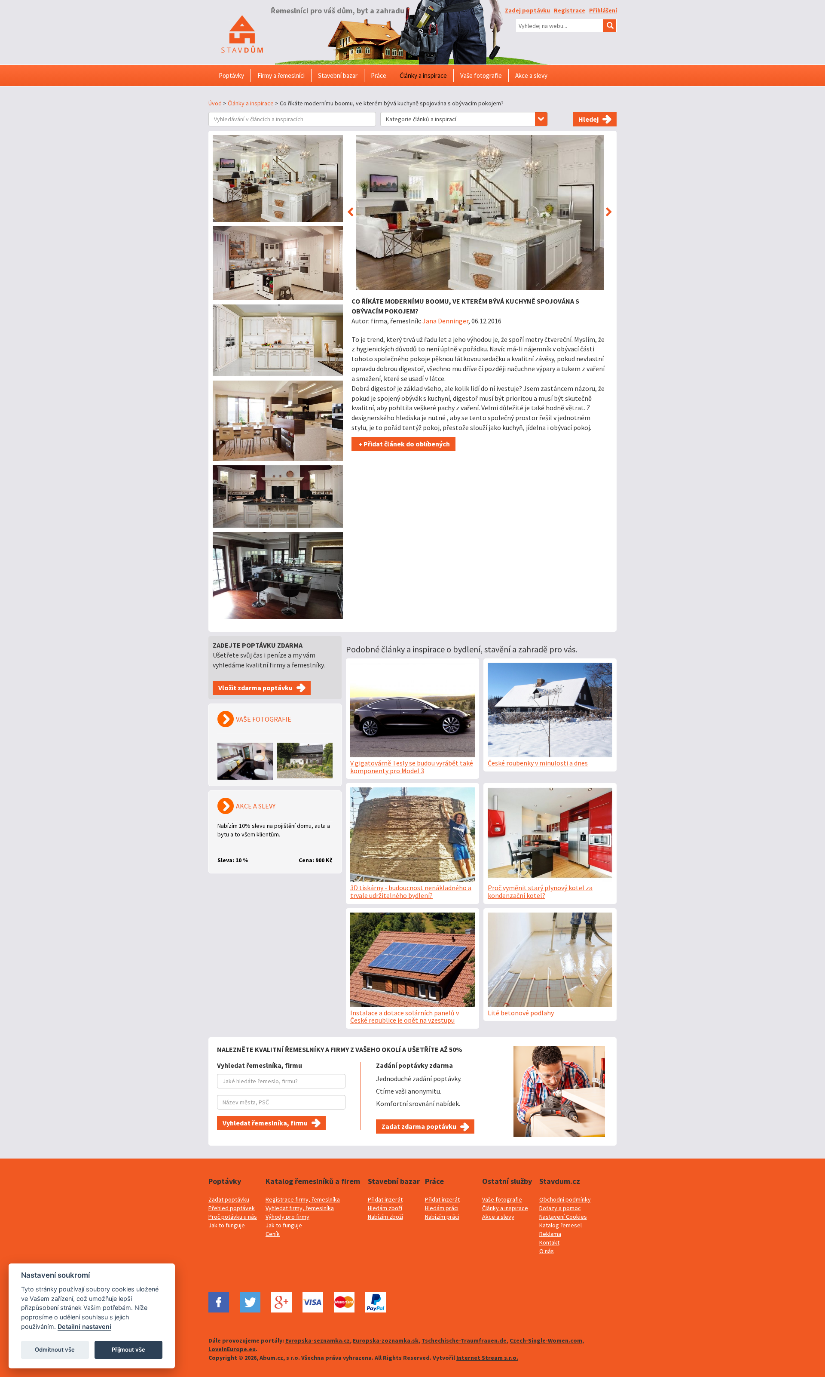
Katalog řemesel (560, 1225)
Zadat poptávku (228, 1199)
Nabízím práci (442, 1216)
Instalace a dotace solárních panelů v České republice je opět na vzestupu (404, 1016)
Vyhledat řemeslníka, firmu (265, 1123)
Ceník (273, 1234)
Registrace (569, 10)
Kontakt (549, 1242)
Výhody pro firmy (287, 1216)
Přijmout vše (128, 1349)
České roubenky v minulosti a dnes (538, 763)
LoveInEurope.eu (232, 1349)
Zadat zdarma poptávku (419, 1126)
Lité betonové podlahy (521, 1012)
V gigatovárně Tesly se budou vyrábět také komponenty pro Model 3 (411, 767)
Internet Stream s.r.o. (487, 1358)
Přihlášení (603, 10)
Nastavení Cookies (563, 1216)
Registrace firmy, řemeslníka (303, 1199)
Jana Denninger (445, 321)
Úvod (215, 103)
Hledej (588, 119)
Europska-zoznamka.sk (386, 1340)
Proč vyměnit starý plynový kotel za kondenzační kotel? (540, 891)
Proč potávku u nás (232, 1216)
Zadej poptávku (527, 10)
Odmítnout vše (55, 1349)
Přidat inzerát (385, 1199)
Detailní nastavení (84, 1326)
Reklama (550, 1234)
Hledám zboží (385, 1208)
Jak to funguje (226, 1225)
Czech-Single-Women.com (546, 1340)
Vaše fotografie (502, 1199)
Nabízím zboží (385, 1216)
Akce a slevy (498, 1216)
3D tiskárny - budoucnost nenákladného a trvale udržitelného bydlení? (410, 891)
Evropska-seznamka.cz (317, 1340)
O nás (546, 1251)
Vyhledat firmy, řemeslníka (300, 1208)
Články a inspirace (251, 103)
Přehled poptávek (231, 1208)
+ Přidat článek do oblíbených (403, 444)
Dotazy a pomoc (560, 1208)
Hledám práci (441, 1208)
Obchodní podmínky (565, 1199)
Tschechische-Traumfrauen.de (464, 1340)
